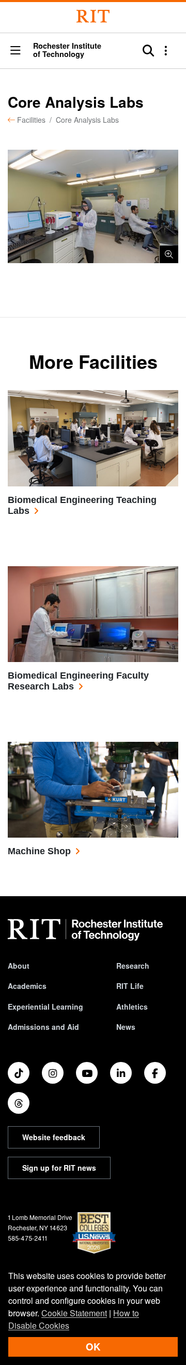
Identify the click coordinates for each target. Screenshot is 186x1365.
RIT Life (130, 986)
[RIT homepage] (85, 930)
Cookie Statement (74, 1313)
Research (132, 965)
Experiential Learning (45, 1006)
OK (93, 1347)
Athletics (132, 1006)
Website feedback (53, 1137)
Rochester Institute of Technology (67, 50)
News (125, 1027)
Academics (27, 986)
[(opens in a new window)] (18, 1073)
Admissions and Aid (43, 1027)
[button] (15, 51)
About (18, 965)
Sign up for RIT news (59, 1167)
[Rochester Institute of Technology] (93, 16)
